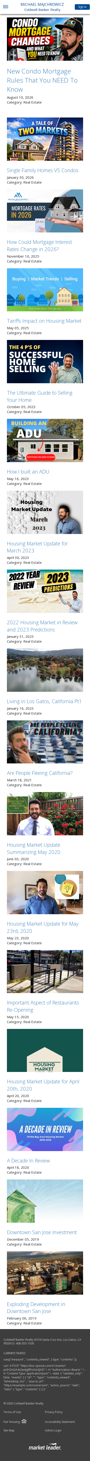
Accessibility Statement (60, 1422)
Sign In (82, 7)
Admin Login (53, 1430)
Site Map (9, 1430)
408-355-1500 (25, 1343)
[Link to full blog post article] (45, 39)
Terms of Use (12, 1412)
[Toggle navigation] (5, 7)
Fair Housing (11, 1422)
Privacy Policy (54, 1412)
